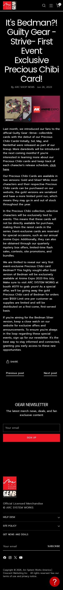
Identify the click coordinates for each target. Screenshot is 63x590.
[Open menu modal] (51, 5)
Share (14, 361)
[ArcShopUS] (9, 5)
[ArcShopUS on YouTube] (21, 558)
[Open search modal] (43, 5)
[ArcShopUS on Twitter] (16, 558)
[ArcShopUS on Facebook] (5, 558)
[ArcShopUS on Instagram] (10, 558)
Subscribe (54, 546)
